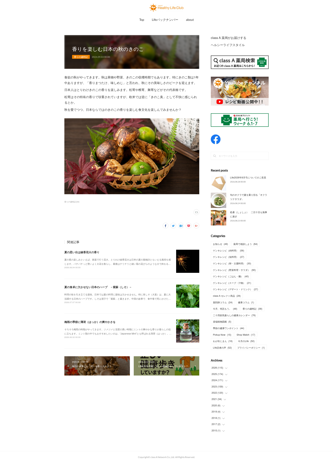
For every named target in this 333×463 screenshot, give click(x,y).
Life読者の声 (222, 347)
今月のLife (246, 341)
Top (141, 19)
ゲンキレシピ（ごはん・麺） (231, 276)
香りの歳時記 (81, 56)
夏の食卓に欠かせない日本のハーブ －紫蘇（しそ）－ (98, 287)
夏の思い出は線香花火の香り (81, 252)
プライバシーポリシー (251, 347)
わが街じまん (223, 341)
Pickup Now (222, 334)
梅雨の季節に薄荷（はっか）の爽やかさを (90, 322)
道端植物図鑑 (222, 321)
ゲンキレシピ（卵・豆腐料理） (232, 263)
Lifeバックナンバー (165, 19)
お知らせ (220, 243)
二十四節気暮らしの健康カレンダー (234, 315)
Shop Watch (246, 334)
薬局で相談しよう (245, 243)
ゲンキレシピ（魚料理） (228, 256)
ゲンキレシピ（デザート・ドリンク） (235, 289)
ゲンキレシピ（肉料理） (228, 250)
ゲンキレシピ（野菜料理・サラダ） (234, 269)
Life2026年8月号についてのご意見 (248, 177)
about (190, 19)
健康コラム (246, 302)
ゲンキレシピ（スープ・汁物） (232, 282)
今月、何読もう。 (225, 308)
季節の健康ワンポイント (228, 328)
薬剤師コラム (223, 302)
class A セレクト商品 (227, 295)
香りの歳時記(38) (71, 201)
